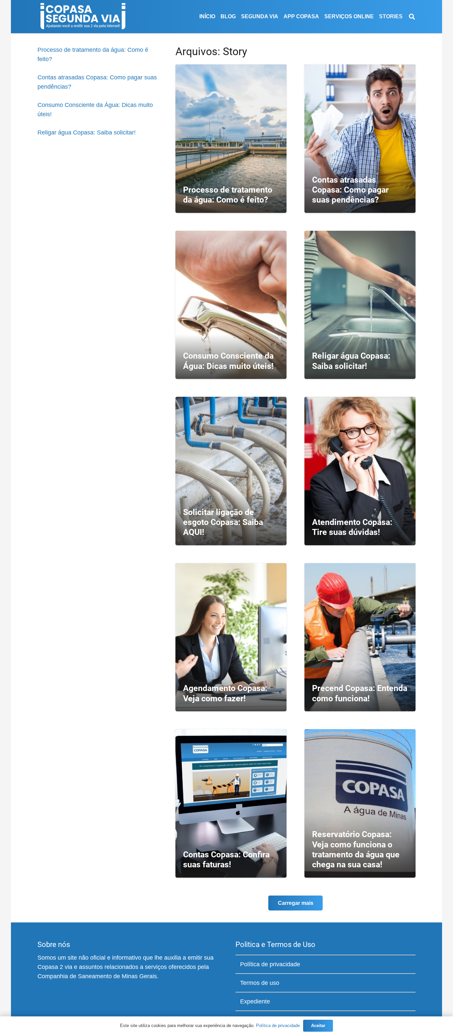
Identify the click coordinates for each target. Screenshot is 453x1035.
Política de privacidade (270, 964)
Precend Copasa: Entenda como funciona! (359, 693)
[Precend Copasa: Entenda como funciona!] (360, 637)
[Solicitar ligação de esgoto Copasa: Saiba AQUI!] (231, 471)
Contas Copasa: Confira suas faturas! (226, 859)
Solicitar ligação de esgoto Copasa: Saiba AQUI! (223, 522)
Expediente (255, 1001)
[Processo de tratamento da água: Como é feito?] (231, 138)
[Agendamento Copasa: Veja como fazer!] (231, 637)
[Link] (82, 17)
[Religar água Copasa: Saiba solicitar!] (360, 305)
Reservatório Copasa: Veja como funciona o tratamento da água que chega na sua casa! (356, 849)
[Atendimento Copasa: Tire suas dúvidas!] (360, 471)
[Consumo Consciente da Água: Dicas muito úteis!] (231, 305)
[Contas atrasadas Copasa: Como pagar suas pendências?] (360, 138)
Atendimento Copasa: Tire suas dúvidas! (352, 527)
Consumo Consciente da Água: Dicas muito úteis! (228, 361)
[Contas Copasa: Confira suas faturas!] (231, 803)
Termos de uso (259, 983)
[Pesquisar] (412, 16)
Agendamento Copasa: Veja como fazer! (225, 693)
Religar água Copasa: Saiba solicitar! (86, 132)
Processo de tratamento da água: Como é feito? (227, 195)
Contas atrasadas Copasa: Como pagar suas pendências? (350, 190)
